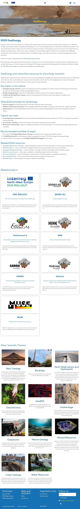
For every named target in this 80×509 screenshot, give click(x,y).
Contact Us (24, 498)
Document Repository (10, 154)
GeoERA (6, 66)
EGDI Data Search (8, 148)
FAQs (23, 496)
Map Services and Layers (10, 152)
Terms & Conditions (22, 506)
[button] (45, 3)
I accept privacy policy (67, 500)
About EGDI (6, 494)
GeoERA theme (8, 158)
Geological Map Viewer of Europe (13, 146)
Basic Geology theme (9, 156)
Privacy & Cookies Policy (8, 506)
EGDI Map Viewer (7, 496)
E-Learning (43, 494)
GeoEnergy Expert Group (32, 58)
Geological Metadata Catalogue (12, 150)
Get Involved (44, 496)
